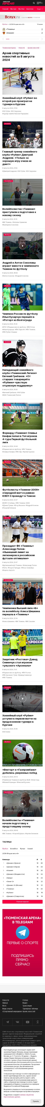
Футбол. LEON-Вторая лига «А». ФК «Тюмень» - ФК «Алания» (22, 30)
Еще (39, 9)
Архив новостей (29, 1011)
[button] (3, 39)
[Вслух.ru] (22, 17)
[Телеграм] (22, 942)
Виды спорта (7, 1008)
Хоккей (5, 9)
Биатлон (30, 9)
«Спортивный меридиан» (12, 1011)
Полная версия (22, 902)
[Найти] (34, 3)
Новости (5, 1000)
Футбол (21, 9)
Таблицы (7, 842)
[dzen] (38, 1022)
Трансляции (27, 1006)
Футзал (13, 9)
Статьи (25, 1000)
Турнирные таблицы (30, 1008)
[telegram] (7, 1022)
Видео (25, 1003)
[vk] (17, 1022)
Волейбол (8, 181)
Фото (4, 1006)
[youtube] (27, 1022)
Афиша (5, 1003)
